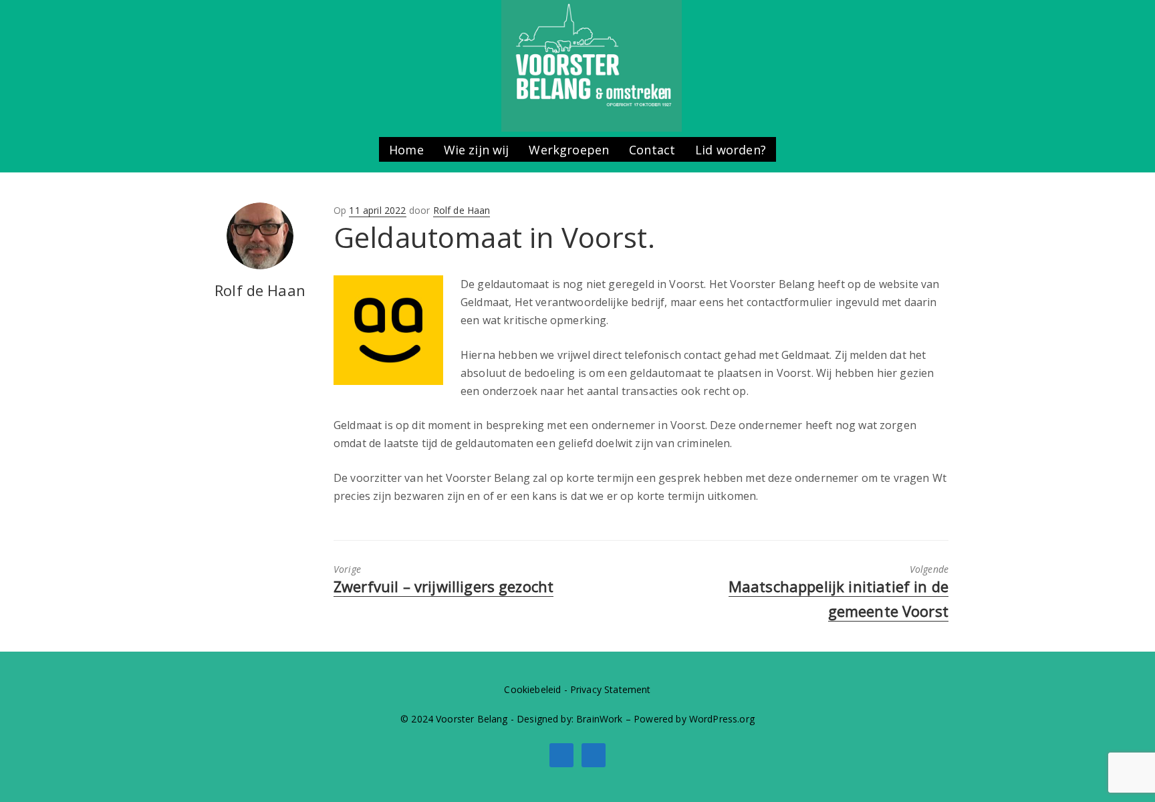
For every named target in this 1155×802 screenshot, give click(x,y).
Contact (652, 150)
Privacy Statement (610, 689)
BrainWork (599, 718)
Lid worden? (730, 150)
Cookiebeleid (532, 689)
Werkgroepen (569, 150)
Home (406, 150)
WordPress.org (722, 718)
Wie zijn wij (476, 150)
